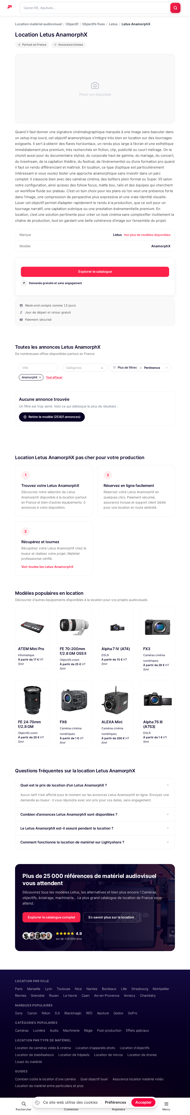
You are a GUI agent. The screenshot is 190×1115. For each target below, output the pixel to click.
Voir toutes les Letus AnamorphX (47, 567)
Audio (54, 1030)
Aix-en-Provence (106, 995)
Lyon (48, 989)
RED (89, 1013)
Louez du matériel (28, 1062)
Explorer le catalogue (95, 271)
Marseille (33, 989)
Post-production (109, 1030)
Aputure (103, 1013)
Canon (32, 1013)
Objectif (72, 24)
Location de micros (108, 1055)
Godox (118, 1013)
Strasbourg (139, 989)
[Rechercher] (175, 8)
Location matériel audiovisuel (38, 24)
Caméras (21, 1030)
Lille (124, 989)
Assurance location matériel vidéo (138, 1079)
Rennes (20, 995)
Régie (88, 1030)
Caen (85, 995)
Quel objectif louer (94, 1079)
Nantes (91, 989)
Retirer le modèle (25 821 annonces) (54, 417)
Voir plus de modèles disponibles (147, 235)
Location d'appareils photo (95, 1048)
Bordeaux (109, 989)
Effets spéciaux (137, 1030)
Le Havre (70, 995)
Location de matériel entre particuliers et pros (49, 1086)
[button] (40, 367)
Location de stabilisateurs (34, 1055)
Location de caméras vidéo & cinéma (43, 1048)
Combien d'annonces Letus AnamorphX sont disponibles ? (68, 814)
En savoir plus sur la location (111, 917)
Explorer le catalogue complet (51, 917)
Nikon (46, 1013)
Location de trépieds (73, 1055)
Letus (113, 24)
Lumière (39, 1030)
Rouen (54, 995)
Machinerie (71, 1030)
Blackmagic (73, 1013)
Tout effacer (54, 377)
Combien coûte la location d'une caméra (45, 1079)
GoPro (132, 1013)
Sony (19, 1013)
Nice (78, 989)
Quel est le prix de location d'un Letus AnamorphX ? (63, 785)
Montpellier (161, 989)
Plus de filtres (127, 367)
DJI (57, 1013)
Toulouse (63, 989)
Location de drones (142, 1055)
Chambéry (148, 995)
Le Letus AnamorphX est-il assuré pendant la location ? (66, 828)
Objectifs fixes (93, 24)
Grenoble (37, 995)
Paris (18, 989)
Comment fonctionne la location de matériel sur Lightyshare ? (72, 842)
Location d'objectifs (134, 1048)
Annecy (129, 995)
